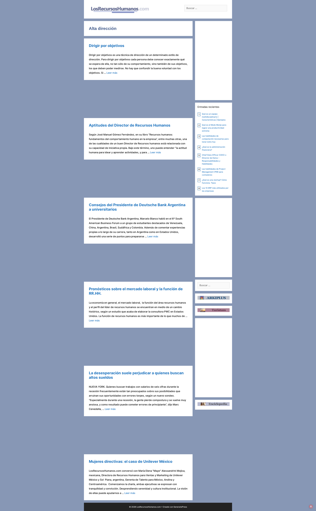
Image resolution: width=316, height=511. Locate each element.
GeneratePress (180, 507)
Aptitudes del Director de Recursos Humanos (129, 125)
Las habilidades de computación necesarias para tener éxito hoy (215, 139)
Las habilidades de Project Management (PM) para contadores (214, 172)
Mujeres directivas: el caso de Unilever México (130, 461)
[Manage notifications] (311, 507)
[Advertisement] (138, 99)
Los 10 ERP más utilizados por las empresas (215, 189)
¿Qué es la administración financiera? (213, 148)
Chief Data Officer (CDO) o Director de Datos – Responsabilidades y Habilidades (214, 159)
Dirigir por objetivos (106, 45)
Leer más (112, 72)
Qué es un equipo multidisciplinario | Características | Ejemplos (214, 117)
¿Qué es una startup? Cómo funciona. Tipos (214, 181)
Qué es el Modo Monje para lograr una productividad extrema (214, 128)
